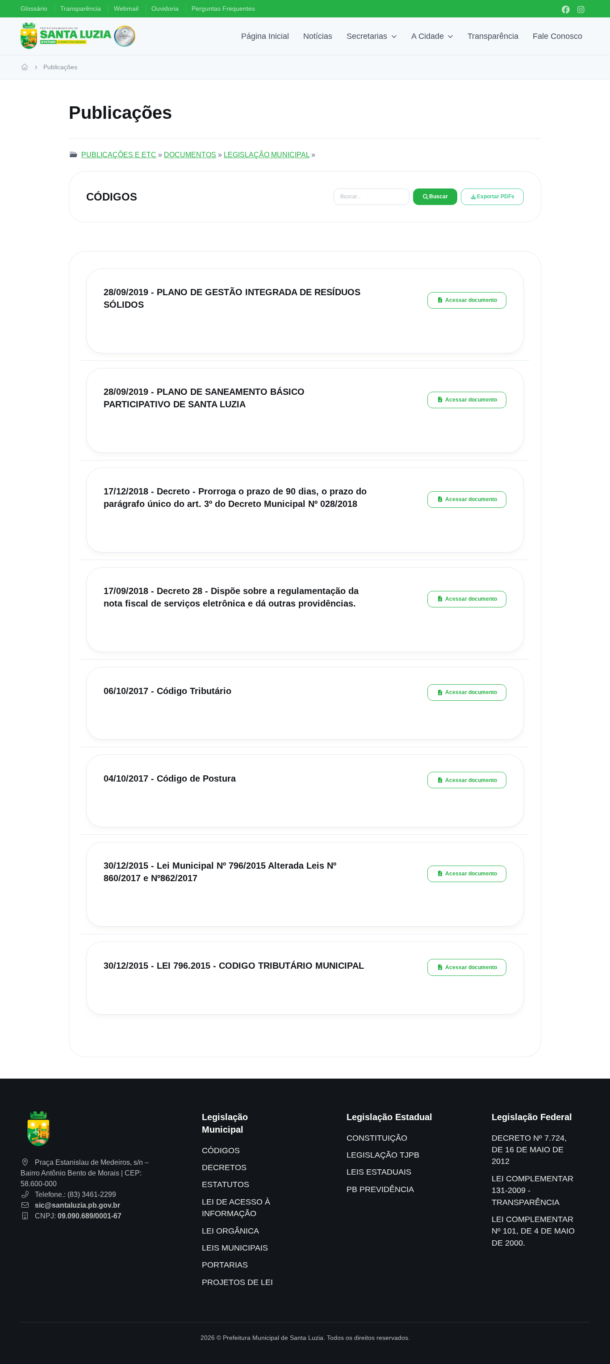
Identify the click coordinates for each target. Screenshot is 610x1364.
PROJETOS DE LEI (237, 1282)
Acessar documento (471, 300)
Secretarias (367, 36)
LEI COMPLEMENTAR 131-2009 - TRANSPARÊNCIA (532, 1190)
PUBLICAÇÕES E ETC (118, 155)
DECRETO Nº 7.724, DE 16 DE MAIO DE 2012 (529, 1150)
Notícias (317, 36)
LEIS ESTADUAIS (379, 1171)
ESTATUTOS (225, 1184)
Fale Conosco (557, 36)
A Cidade (427, 36)
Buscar (438, 196)
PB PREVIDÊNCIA (380, 1189)
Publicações (60, 67)
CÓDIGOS (221, 1150)
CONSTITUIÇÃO (377, 1138)
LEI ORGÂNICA (230, 1230)
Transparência (493, 36)
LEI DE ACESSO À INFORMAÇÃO (236, 1207)
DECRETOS (224, 1167)
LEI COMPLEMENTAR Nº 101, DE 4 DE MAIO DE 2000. (533, 1231)
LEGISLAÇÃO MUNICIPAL (266, 155)
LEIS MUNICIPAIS (235, 1247)
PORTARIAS (225, 1264)
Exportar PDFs (495, 196)
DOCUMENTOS (190, 155)
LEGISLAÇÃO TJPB (383, 1155)
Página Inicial (265, 36)
